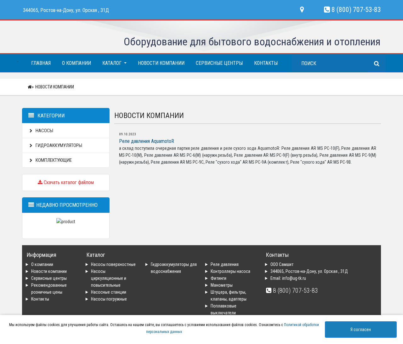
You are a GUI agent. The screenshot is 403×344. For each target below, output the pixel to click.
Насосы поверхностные (113, 264)
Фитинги (218, 278)
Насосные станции (108, 292)
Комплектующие (53, 160)
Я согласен (360, 329)
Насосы (44, 130)
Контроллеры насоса (230, 271)
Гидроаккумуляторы (58, 145)
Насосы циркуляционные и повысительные (108, 278)
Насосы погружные (109, 299)
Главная (41, 63)
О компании (76, 63)
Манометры (222, 285)
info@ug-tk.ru (294, 278)
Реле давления (225, 264)
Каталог (112, 63)
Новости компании (161, 63)
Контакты (266, 63)
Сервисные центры (219, 63)
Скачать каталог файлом (68, 182)
